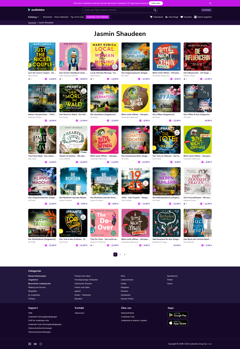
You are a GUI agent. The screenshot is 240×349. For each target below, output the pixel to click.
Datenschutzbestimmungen (40, 328)
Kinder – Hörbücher (82, 295)
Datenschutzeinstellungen (39, 332)
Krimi (123, 276)
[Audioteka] (36, 10)
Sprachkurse (172, 276)
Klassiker (78, 298)
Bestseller (47, 17)
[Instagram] (40, 344)
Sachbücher (126, 295)
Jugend (77, 291)
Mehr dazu (155, 3)
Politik (123, 283)
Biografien (32, 291)
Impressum (79, 313)
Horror (170, 283)
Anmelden (206, 10)
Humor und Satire (82, 287)
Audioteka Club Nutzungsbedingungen (45, 324)
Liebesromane (127, 279)
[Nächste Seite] (125, 254)
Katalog (32, 17)
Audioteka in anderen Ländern (134, 320)
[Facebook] (29, 344)
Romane (124, 291)
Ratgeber (125, 287)
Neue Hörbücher (61, 17)
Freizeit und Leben (82, 276)
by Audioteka (34, 295)
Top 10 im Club (77, 17)
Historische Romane (83, 283)
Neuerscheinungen (37, 276)
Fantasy (31, 298)
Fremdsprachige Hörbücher (86, 279)
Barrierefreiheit (127, 313)
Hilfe (30, 313)
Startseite (32, 23)
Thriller (170, 279)
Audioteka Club (127, 316)
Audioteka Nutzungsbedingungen (42, 316)
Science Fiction (127, 298)
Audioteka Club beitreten (97, 17)
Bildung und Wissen (37, 287)
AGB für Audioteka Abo (38, 320)
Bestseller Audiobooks (39, 283)
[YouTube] (35, 344)
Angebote (33, 279)
